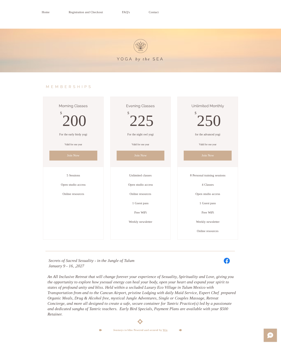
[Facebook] (227, 261)
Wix (165, 330)
